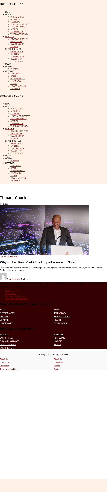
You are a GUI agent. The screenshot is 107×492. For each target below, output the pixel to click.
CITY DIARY (5, 320)
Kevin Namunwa (14, 279)
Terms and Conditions (9, 369)
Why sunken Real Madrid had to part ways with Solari (38, 262)
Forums (57, 366)
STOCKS (57, 344)
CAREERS (4, 316)
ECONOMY (58, 334)
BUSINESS (4, 334)
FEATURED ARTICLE (62, 316)
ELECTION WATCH (7, 313)
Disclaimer (4, 366)
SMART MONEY (6, 338)
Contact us (58, 369)
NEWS (56, 310)
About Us (4, 359)
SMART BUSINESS (7, 348)
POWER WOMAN (61, 323)
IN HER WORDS (6, 323)
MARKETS (58, 341)
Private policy (59, 362)
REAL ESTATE (59, 338)
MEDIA (3, 310)
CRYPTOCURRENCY (8, 344)
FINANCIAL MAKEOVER (9, 341)
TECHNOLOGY (60, 313)
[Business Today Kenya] (11, 98)
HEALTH (57, 320)
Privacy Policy (5, 362)
